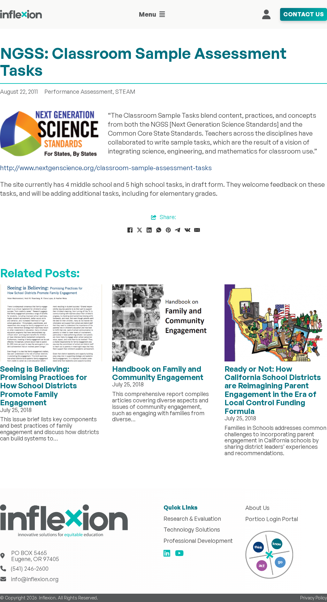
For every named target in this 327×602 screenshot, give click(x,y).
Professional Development (198, 541)
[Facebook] (130, 230)
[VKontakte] (187, 230)
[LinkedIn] (149, 230)
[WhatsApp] (159, 230)
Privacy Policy (313, 597)
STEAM (125, 91)
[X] (139, 230)
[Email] (197, 230)
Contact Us (303, 14)
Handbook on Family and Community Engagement (157, 373)
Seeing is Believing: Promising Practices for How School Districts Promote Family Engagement (43, 386)
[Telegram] (178, 230)
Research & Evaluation (192, 519)
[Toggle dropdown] (162, 14)
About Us (257, 508)
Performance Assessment (78, 91)
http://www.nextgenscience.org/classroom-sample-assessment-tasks (106, 168)
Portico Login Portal (271, 519)
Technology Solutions (192, 530)
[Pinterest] (168, 230)
